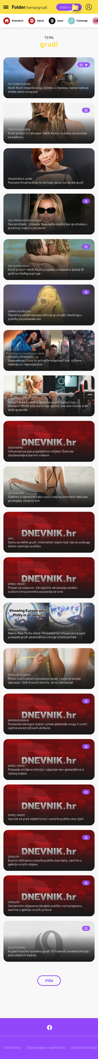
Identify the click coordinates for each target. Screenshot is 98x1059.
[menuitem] (90, 7)
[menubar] (90, 7)
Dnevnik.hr (17, 20)
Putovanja (82, 20)
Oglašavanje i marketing (46, 1047)
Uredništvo (12, 1047)
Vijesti (40, 20)
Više (49, 980)
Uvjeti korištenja (84, 1047)
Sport (60, 20)
